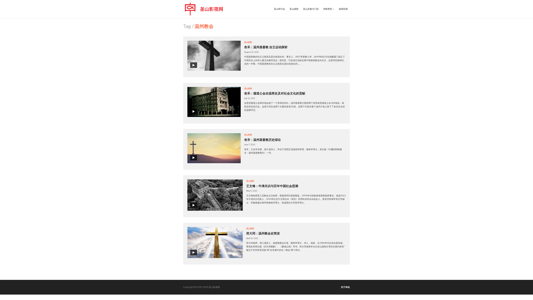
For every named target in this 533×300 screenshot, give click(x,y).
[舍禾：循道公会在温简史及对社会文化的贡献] (214, 101)
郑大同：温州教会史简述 (263, 233)
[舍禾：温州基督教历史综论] (214, 148)
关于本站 (345, 287)
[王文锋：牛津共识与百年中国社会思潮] (215, 195)
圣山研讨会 (279, 9)
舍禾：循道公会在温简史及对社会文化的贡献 (274, 93)
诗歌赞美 (327, 9)
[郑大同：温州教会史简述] (215, 242)
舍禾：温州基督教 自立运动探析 (266, 47)
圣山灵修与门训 (311, 9)
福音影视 (343, 9)
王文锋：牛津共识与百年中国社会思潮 (272, 186)
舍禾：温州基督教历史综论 (262, 140)
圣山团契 (294, 9)
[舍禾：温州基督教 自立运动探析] (214, 55)
